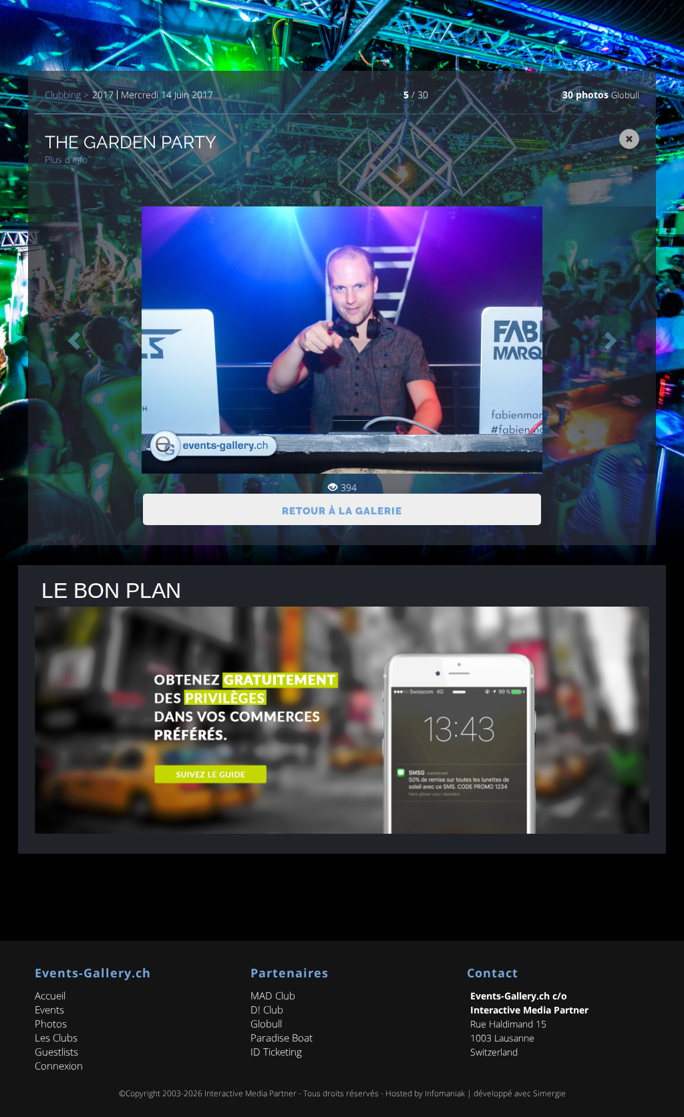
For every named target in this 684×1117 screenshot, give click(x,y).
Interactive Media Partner (250, 1093)
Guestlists (56, 1051)
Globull (625, 95)
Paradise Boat (281, 1037)
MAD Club (272, 995)
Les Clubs (56, 1037)
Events (49, 1009)
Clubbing (63, 95)
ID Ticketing (276, 1051)
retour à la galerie (342, 511)
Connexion (59, 1065)
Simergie (549, 1093)
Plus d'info (66, 159)
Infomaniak (445, 1093)
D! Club (266, 1009)
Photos (51, 1023)
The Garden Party (130, 142)
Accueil (50, 995)
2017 (103, 95)
